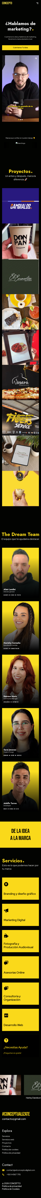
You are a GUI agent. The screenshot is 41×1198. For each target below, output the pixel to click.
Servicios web (8, 1139)
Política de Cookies (11, 1189)
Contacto (6, 1146)
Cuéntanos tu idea (20, 48)
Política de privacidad (11, 1153)
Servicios (6, 1136)
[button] (20, 119)
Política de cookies (10, 1149)
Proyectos (6, 1143)
